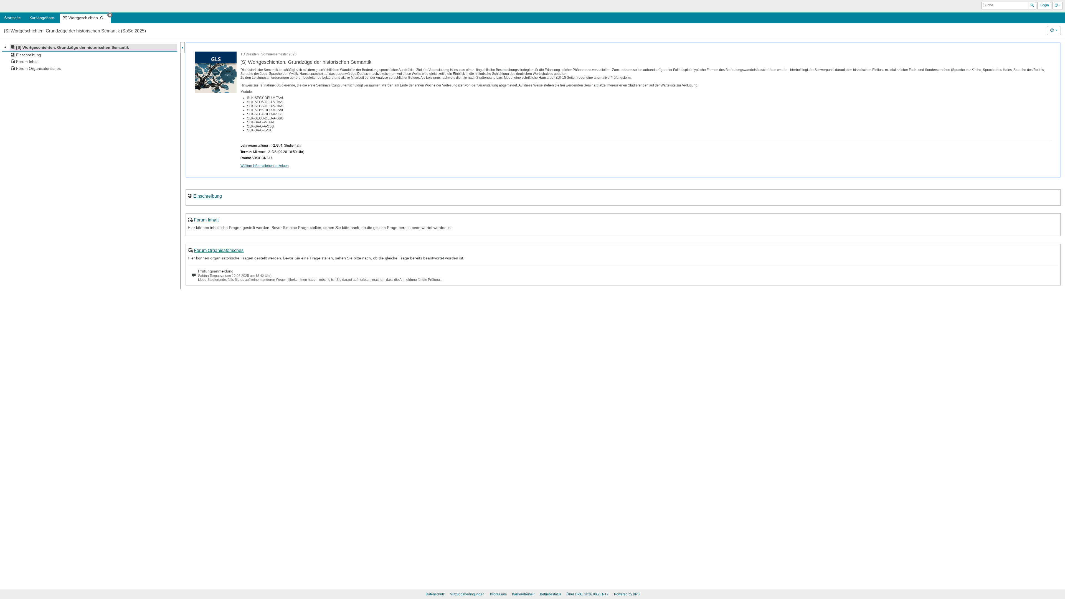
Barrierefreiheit (523, 594)
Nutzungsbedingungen (467, 594)
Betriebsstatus (550, 594)
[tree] (89, 58)
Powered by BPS (627, 594)
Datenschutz (435, 594)
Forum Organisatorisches (219, 250)
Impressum (498, 594)
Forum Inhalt (206, 219)
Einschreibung (207, 195)
